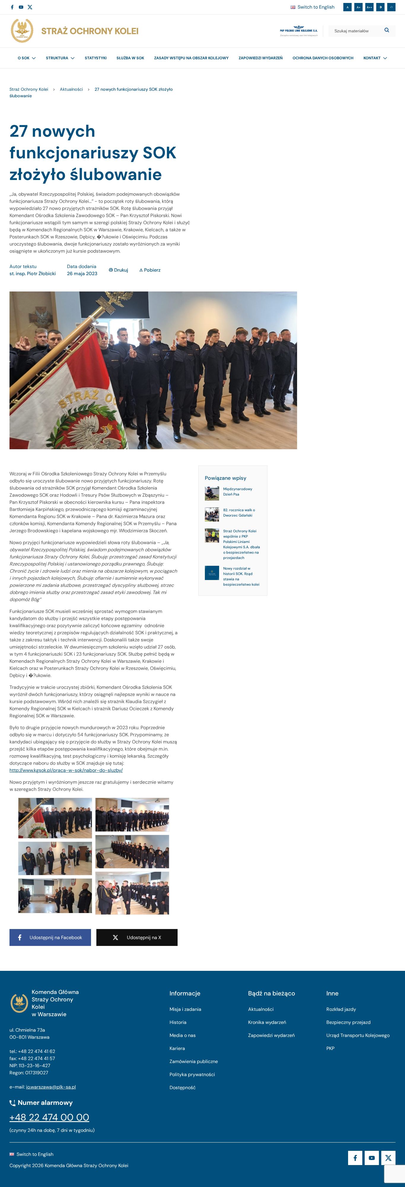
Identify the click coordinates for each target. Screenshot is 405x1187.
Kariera (177, 1048)
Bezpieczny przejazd (348, 1022)
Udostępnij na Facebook (56, 937)
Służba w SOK (130, 57)
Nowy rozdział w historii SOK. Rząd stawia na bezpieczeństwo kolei (241, 576)
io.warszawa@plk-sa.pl (51, 1087)
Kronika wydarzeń (267, 1022)
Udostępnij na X (144, 937)
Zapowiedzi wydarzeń (261, 57)
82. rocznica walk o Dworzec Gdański (239, 513)
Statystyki (95, 57)
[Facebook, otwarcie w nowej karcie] (12, 7)
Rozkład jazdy (341, 1009)
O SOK (23, 57)
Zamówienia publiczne (194, 1061)
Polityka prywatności (192, 1074)
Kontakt (372, 57)
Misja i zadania (185, 1009)
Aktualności (261, 1009)
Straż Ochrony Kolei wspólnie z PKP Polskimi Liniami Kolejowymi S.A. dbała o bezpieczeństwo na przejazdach (241, 544)
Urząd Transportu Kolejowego (358, 1035)
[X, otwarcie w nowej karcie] (30, 7)
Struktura (57, 57)
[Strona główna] (74, 31)
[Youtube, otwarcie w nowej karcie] (21, 7)
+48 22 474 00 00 (49, 1117)
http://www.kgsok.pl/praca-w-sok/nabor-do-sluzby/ (66, 770)
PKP (330, 1048)
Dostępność (183, 1087)
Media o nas (183, 1035)
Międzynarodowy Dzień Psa (237, 492)
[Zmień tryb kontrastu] (380, 7)
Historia (178, 1022)
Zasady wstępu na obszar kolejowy (191, 57)
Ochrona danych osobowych (323, 57)
